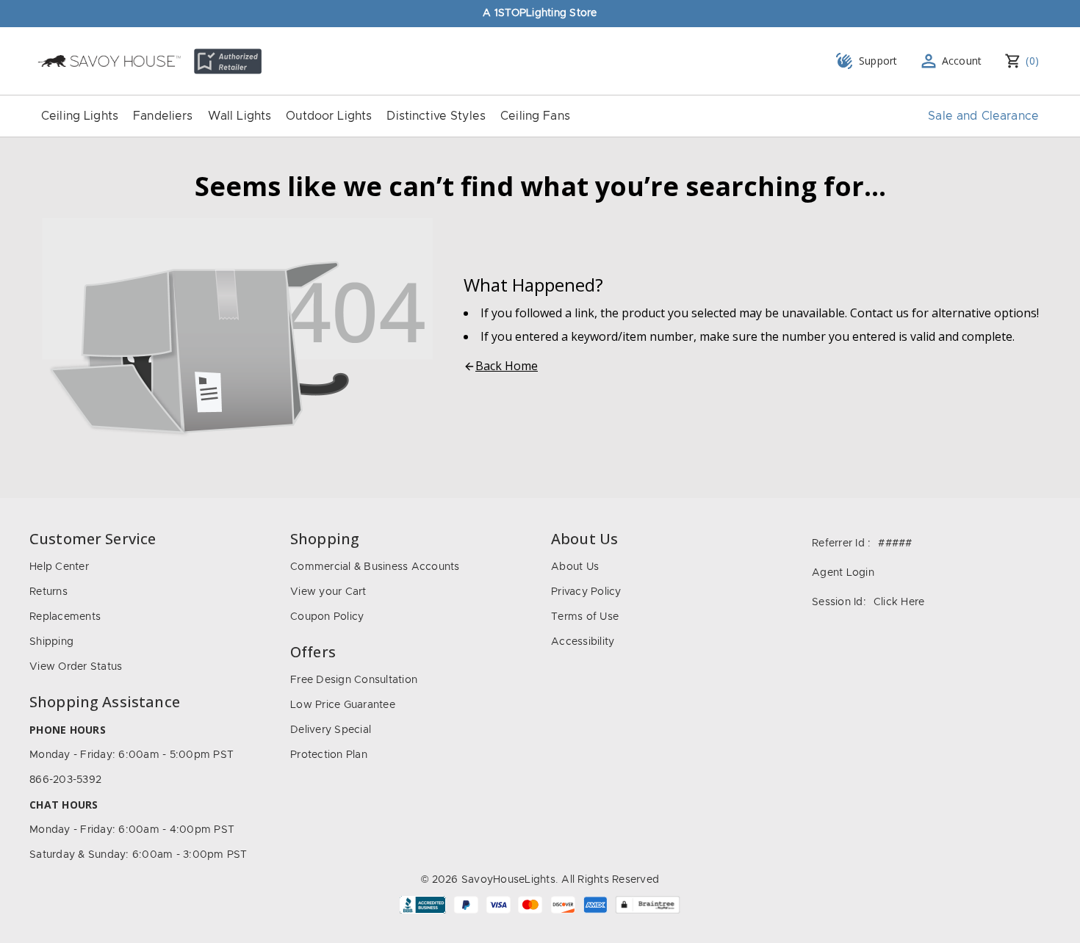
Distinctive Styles (436, 116)
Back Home (506, 366)
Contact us (879, 313)
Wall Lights (240, 116)
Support (878, 61)
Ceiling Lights (79, 116)
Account (962, 61)
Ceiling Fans (535, 116)
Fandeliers (163, 116)
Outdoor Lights (329, 116)
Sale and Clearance (983, 116)
